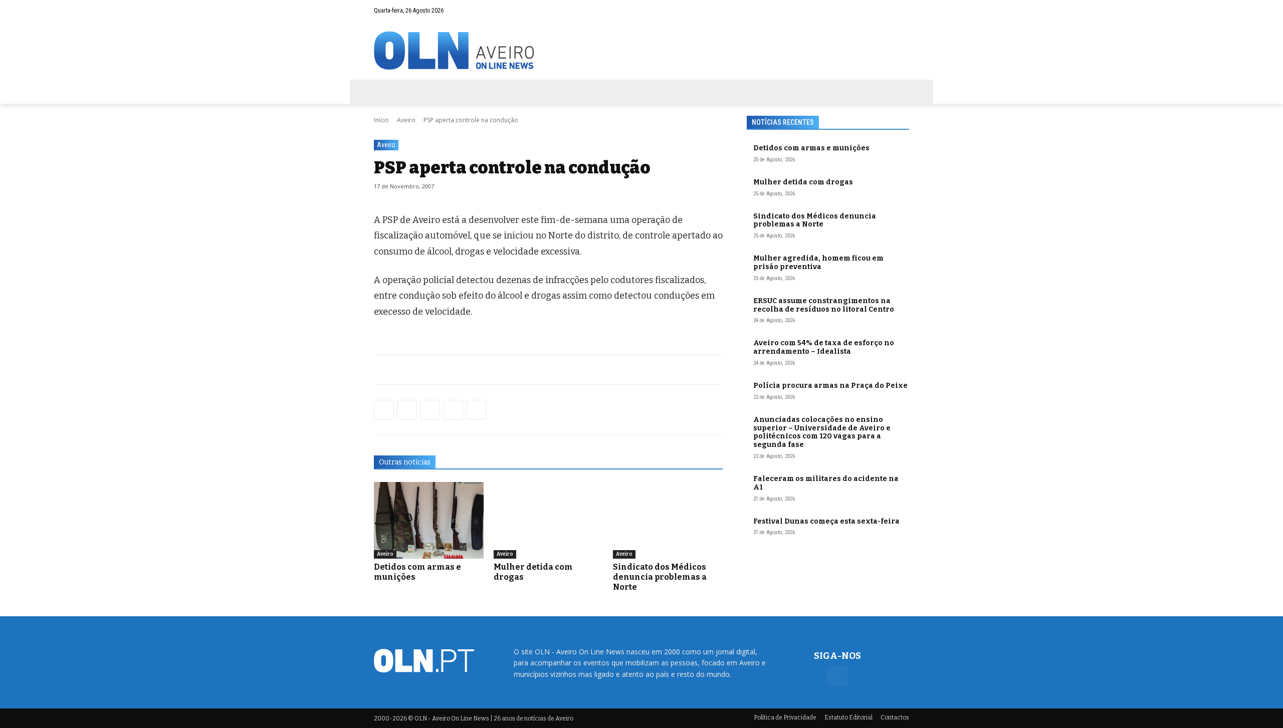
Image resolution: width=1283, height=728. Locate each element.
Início (381, 120)
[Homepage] (641, 50)
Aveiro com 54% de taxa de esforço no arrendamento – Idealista (823, 347)
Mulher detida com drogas (803, 182)
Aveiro (406, 120)
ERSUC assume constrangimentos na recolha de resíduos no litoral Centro (823, 305)
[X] (430, 410)
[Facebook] (901, 10)
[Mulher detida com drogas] (548, 520)
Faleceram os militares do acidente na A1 (826, 483)
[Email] (476, 410)
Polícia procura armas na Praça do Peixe (830, 385)
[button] (882, 10)
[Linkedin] (453, 410)
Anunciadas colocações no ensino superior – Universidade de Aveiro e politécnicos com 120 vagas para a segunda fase (822, 432)
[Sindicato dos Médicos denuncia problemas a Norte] (668, 520)
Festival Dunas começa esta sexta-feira (826, 521)
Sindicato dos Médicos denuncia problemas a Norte (660, 577)
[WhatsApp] (407, 410)
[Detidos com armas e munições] (429, 520)
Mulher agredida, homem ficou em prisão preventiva (818, 262)
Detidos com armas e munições (811, 148)
